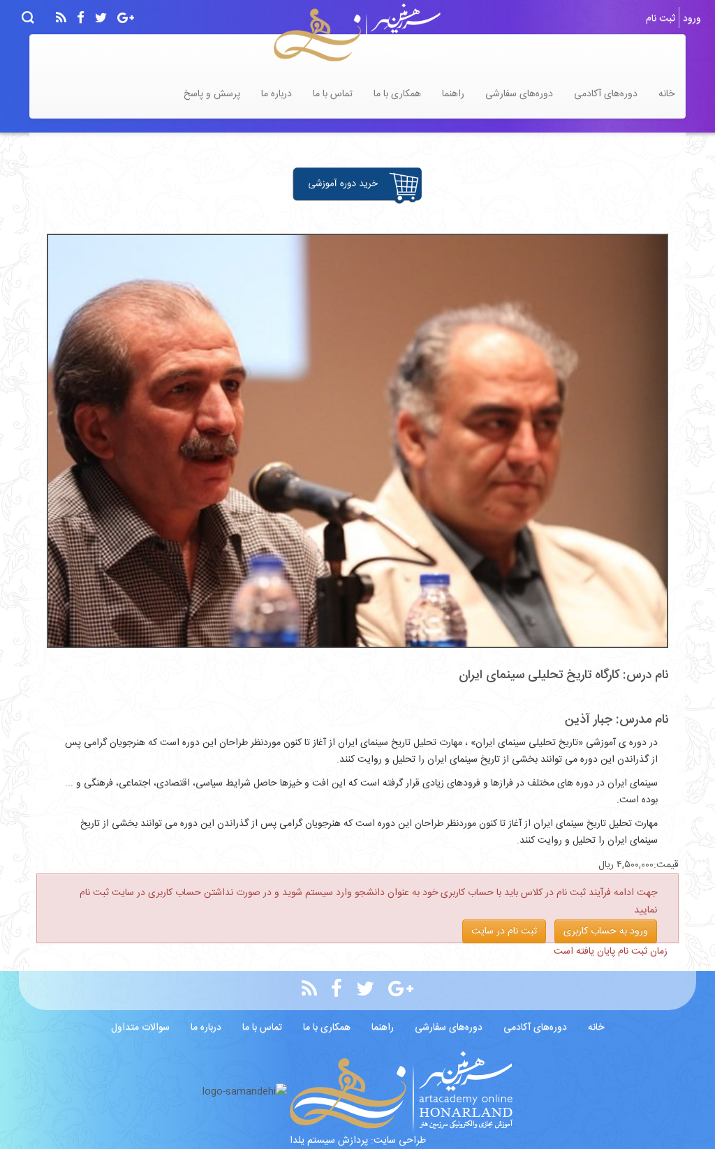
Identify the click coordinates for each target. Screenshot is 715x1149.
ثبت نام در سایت (504, 931)
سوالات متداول (140, 1027)
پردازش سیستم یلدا (329, 1140)
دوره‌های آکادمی (605, 94)
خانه (666, 94)
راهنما (453, 94)
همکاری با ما (397, 94)
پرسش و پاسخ (212, 94)
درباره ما (276, 94)
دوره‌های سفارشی (519, 94)
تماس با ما (333, 94)
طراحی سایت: (397, 1140)
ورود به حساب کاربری (605, 931)
